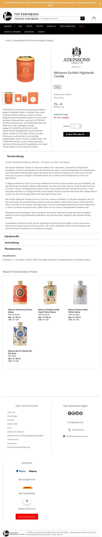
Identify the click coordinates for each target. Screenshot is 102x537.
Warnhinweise (13, 249)
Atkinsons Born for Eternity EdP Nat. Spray (20, 352)
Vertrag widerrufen (26, 516)
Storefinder (12, 416)
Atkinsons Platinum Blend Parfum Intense (78, 310)
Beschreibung (15, 156)
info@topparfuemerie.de (77, 436)
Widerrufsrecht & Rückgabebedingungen (25, 435)
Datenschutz (12, 439)
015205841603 (78, 430)
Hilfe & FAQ (12, 423)
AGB (9, 427)
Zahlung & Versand (15, 431)
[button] (21, 98)
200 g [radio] (57, 87)
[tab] (51, 156)
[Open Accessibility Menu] (27, 501)
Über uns (11, 412)
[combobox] (60, 18)
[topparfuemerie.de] (21, 16)
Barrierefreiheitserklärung (18, 447)
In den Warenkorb (75, 134)
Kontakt (10, 419)
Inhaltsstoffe (12, 236)
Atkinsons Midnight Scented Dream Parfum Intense (48, 310)
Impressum (12, 443)
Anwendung (12, 242)
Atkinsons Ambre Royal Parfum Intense (20, 310)
